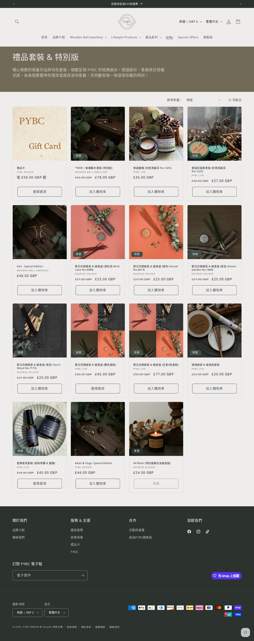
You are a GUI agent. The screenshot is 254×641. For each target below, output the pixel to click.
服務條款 (100, 627)
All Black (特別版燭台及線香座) (152, 463)
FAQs (74, 552)
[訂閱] (82, 575)
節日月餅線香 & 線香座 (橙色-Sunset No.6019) (155, 268)
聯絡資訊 (115, 627)
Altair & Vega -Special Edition (93, 463)
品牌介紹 (19, 530)
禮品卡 (21, 168)
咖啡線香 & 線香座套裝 (205, 364)
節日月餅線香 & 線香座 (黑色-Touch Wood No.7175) (38, 366)
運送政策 (77, 530)
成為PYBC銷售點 (140, 537)
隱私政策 (86, 627)
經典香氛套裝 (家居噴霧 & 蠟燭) (36, 463)
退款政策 (72, 627)
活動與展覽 (136, 530)
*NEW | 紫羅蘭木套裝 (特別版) (93, 168)
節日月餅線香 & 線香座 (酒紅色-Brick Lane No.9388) (97, 268)
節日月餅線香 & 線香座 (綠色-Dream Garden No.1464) (214, 268)
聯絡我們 (19, 537)
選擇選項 (39, 191)
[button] (17, 21)
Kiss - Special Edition (30, 266)
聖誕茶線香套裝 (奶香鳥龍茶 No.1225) (209, 169)
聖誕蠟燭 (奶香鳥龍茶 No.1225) (152, 168)
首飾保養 (77, 537)
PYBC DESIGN (31, 626)
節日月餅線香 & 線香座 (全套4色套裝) (156, 364)
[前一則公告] (13, 4)
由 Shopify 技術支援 (51, 626)
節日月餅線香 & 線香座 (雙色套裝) (95, 364)
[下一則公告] (240, 4)
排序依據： (174, 100)
